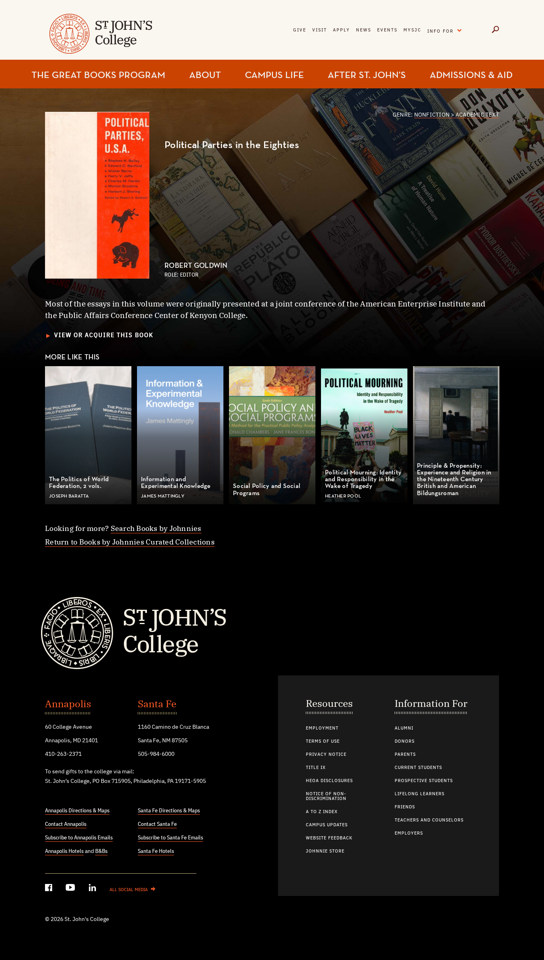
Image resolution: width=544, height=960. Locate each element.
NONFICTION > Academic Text (456, 115)
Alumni (404, 728)
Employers (409, 833)
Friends (405, 807)
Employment (322, 728)
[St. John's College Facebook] (49, 889)
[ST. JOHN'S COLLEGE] (100, 38)
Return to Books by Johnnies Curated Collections (130, 541)
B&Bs (101, 851)
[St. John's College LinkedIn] (93, 889)
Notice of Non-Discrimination (326, 796)
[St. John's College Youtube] (71, 889)
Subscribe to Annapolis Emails (79, 838)
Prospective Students (424, 781)
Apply (341, 30)
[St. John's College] (272, 632)
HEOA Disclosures (329, 781)
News (363, 30)
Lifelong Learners (419, 794)
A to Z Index (322, 812)
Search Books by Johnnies (156, 528)
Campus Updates (327, 825)
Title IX (316, 767)
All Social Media (129, 890)
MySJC (412, 30)
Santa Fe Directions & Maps (169, 811)
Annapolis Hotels (64, 851)
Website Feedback (329, 838)
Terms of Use (323, 741)
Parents (405, 754)
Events (387, 30)
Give (299, 30)
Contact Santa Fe (157, 824)
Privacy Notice (326, 754)
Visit (319, 30)
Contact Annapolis (65, 824)
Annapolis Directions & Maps (77, 811)
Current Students (418, 767)
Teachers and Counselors (429, 820)
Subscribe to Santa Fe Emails (170, 838)
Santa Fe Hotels (156, 851)
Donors (405, 741)
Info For (446, 29)
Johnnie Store (325, 851)
